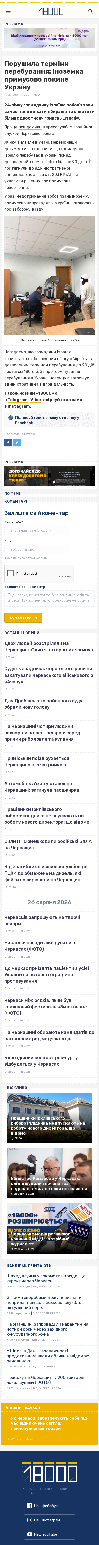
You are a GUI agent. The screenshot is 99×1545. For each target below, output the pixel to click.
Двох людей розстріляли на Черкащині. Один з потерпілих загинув (48, 647)
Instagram (19, 406)
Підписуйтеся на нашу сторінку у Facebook (47, 420)
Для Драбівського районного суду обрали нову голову (43, 704)
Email (8, 541)
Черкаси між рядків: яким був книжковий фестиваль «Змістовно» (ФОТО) (45, 1007)
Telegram (18, 399)
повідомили (30, 127)
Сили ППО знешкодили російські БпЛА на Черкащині (48, 845)
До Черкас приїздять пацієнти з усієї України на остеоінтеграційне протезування (46, 975)
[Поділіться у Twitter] (17, 442)
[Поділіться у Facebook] (8, 442)
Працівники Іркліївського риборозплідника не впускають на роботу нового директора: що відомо (46, 816)
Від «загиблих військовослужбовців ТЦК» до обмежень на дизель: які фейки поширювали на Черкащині (45, 873)
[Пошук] (89, 11)
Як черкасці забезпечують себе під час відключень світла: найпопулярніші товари (49, 1423)
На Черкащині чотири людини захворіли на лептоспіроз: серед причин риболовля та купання (42, 733)
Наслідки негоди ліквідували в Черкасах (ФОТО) (39, 946)
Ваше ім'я (13, 522)
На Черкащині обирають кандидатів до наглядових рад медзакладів (49, 1035)
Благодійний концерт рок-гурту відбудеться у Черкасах (41, 1061)
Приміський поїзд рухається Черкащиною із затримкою (36, 762)
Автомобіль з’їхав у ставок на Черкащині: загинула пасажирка (41, 787)
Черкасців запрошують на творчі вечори (42, 921)
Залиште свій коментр (24, 587)
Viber (35, 399)
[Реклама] (49, 38)
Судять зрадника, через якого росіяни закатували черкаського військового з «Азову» (48, 675)
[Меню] (8, 11)
